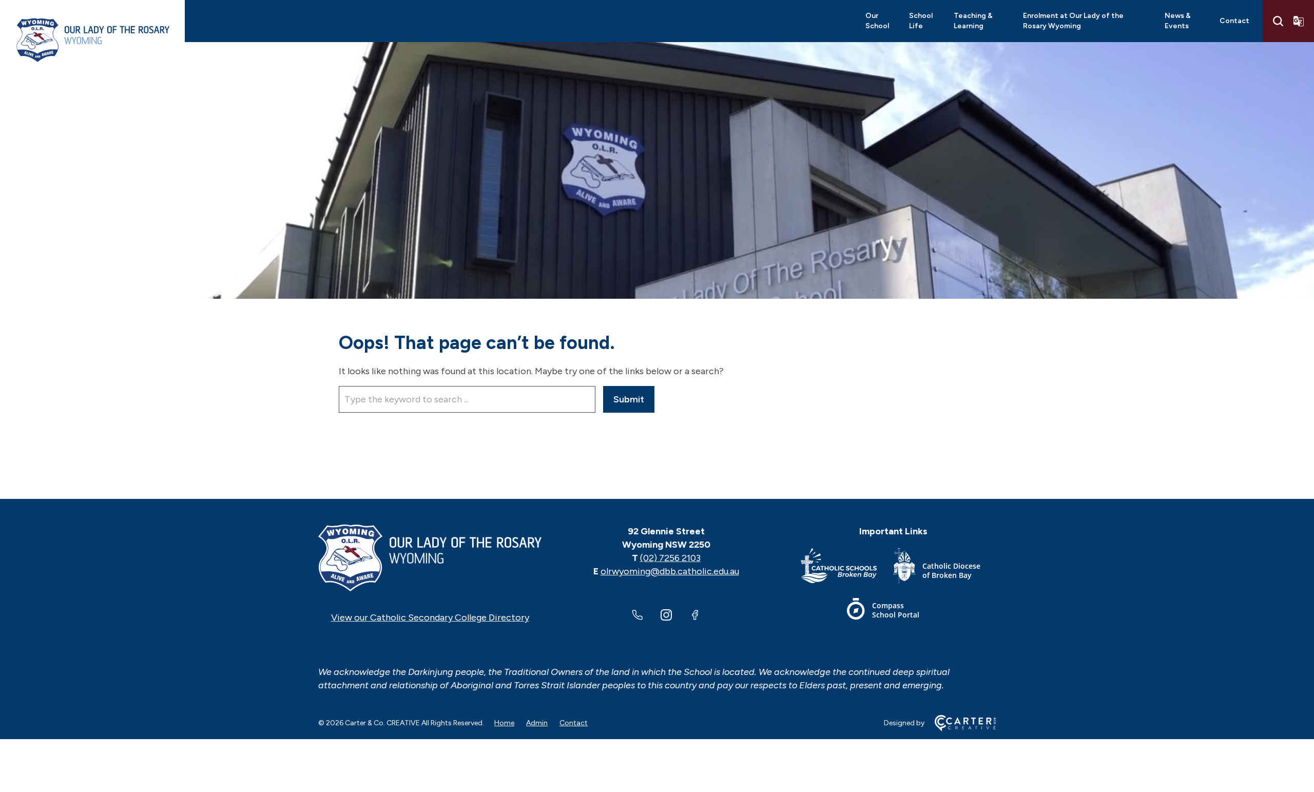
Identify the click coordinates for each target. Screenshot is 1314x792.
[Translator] (1298, 21)
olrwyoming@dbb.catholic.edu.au (670, 571)
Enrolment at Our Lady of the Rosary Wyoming (1073, 20)
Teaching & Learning (973, 20)
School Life (921, 20)
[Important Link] (847, 568)
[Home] (430, 558)
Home (504, 723)
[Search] (1278, 21)
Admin (537, 723)
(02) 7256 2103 (670, 558)
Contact (1234, 20)
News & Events (1178, 20)
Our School (877, 20)
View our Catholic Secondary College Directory (430, 617)
